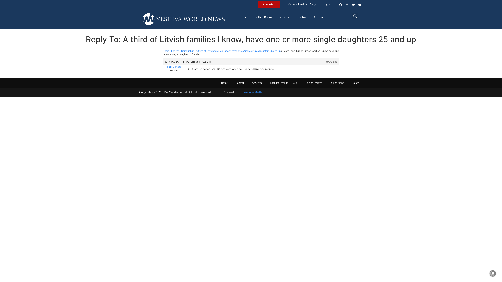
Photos (301, 17)
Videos (284, 17)
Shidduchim (187, 50)
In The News (337, 82)
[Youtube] (360, 4)
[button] (355, 16)
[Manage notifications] (493, 273)
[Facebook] (340, 4)
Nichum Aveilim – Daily (302, 4)
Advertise (257, 82)
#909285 (331, 61)
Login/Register (313, 82)
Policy (355, 82)
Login (327, 4)
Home (242, 17)
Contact (319, 17)
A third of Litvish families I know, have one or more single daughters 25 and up (238, 50)
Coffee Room (263, 17)
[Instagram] (347, 4)
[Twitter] (353, 4)
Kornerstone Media (250, 92)
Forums (175, 50)
